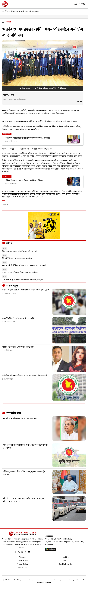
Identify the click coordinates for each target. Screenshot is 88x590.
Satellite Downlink (65, 564)
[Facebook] (15, 552)
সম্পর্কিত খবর (13, 413)
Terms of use (22, 560)
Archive (66, 557)
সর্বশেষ (9, 243)
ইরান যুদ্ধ (15, 11)
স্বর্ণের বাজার (24, 11)
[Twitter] (19, 552)
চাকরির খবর (35, 11)
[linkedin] (25, 552)
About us (22, 557)
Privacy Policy (22, 564)
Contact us (22, 567)
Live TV (66, 560)
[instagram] (22, 552)
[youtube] (29, 552)
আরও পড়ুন (12, 285)
